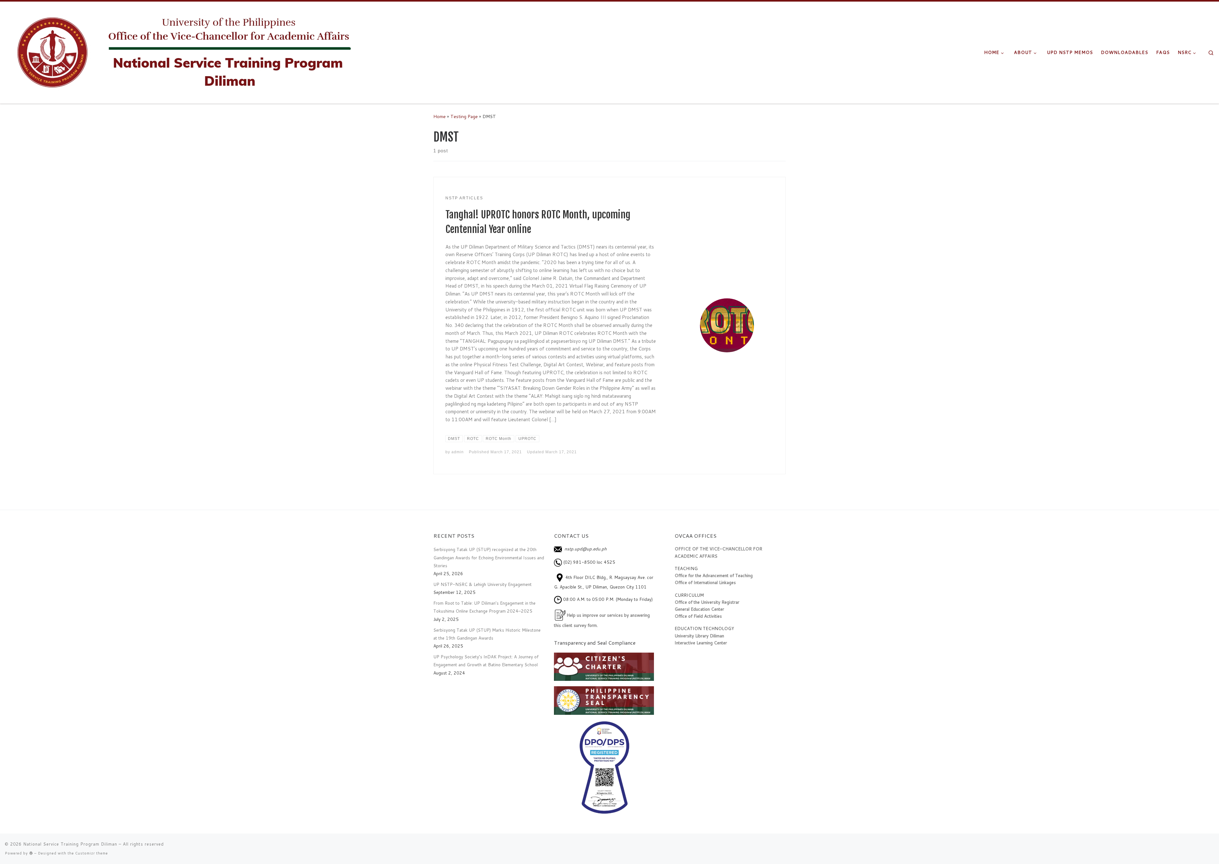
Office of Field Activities (698, 616)
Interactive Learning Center (701, 643)
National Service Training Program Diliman (70, 844)
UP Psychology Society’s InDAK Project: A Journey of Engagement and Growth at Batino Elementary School (485, 661)
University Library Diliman (699, 636)
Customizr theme (91, 853)
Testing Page (464, 116)
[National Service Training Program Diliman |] (195, 52)
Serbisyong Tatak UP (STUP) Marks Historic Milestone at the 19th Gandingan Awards (487, 634)
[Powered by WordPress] (31, 853)
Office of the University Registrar (707, 602)
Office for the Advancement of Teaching (714, 575)
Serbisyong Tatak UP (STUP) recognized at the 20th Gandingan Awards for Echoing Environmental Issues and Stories (488, 557)
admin (457, 452)
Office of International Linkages (705, 582)
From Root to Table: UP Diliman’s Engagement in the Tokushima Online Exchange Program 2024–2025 (484, 607)
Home (439, 116)
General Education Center (699, 609)
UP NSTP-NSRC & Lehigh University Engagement (482, 584)
